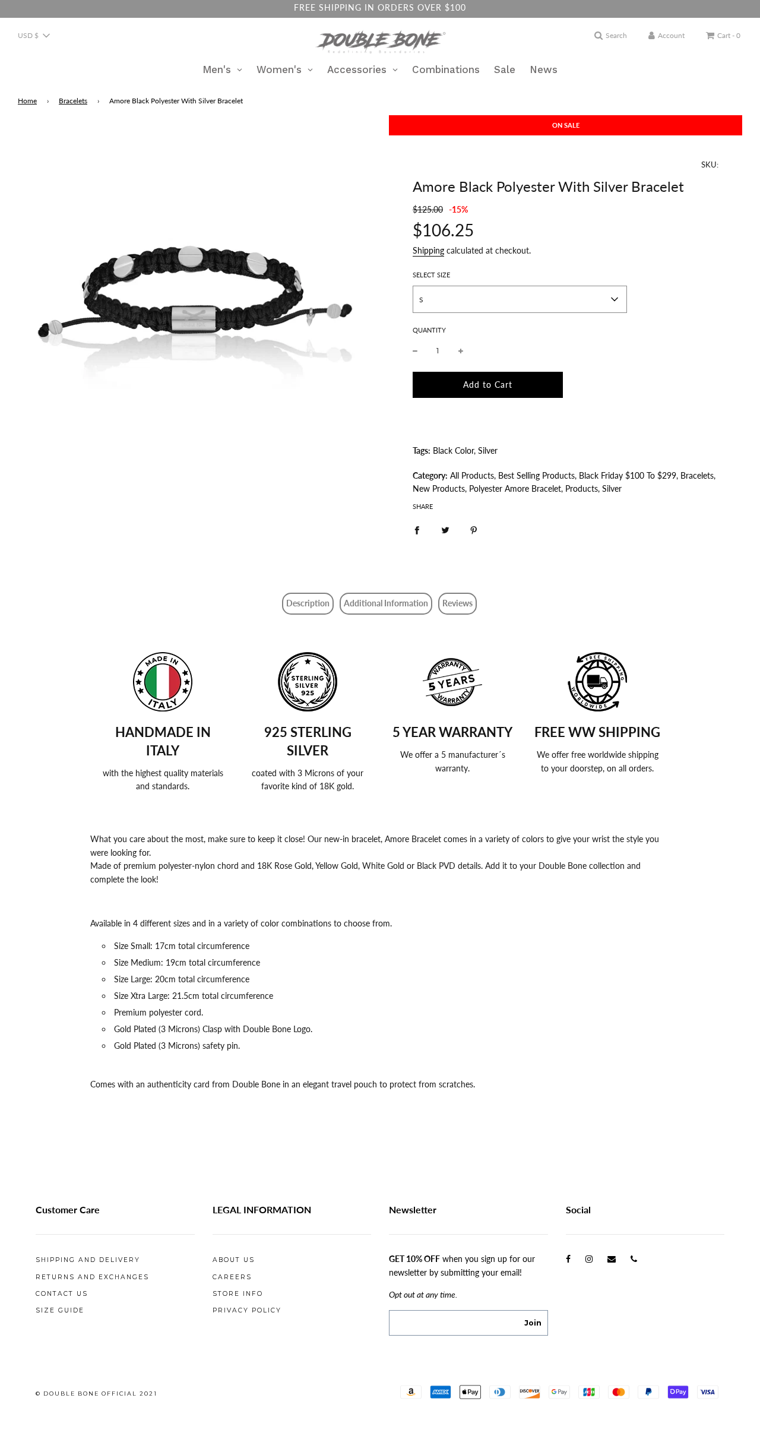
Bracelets (73, 100)
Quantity (429, 330)
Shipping (428, 250)
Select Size (431, 275)
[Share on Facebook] (417, 529)
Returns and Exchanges (92, 1277)
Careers (232, 1277)
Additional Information (386, 603)
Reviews (457, 603)
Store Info (238, 1294)
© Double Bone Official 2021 (96, 1393)
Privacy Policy (247, 1310)
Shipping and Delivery (88, 1260)
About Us (234, 1260)
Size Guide (60, 1310)
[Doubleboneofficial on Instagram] (589, 1259)
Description (308, 603)
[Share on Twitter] (445, 529)
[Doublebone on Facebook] (568, 1259)
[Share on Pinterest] (474, 529)
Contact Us (62, 1294)
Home (27, 100)
